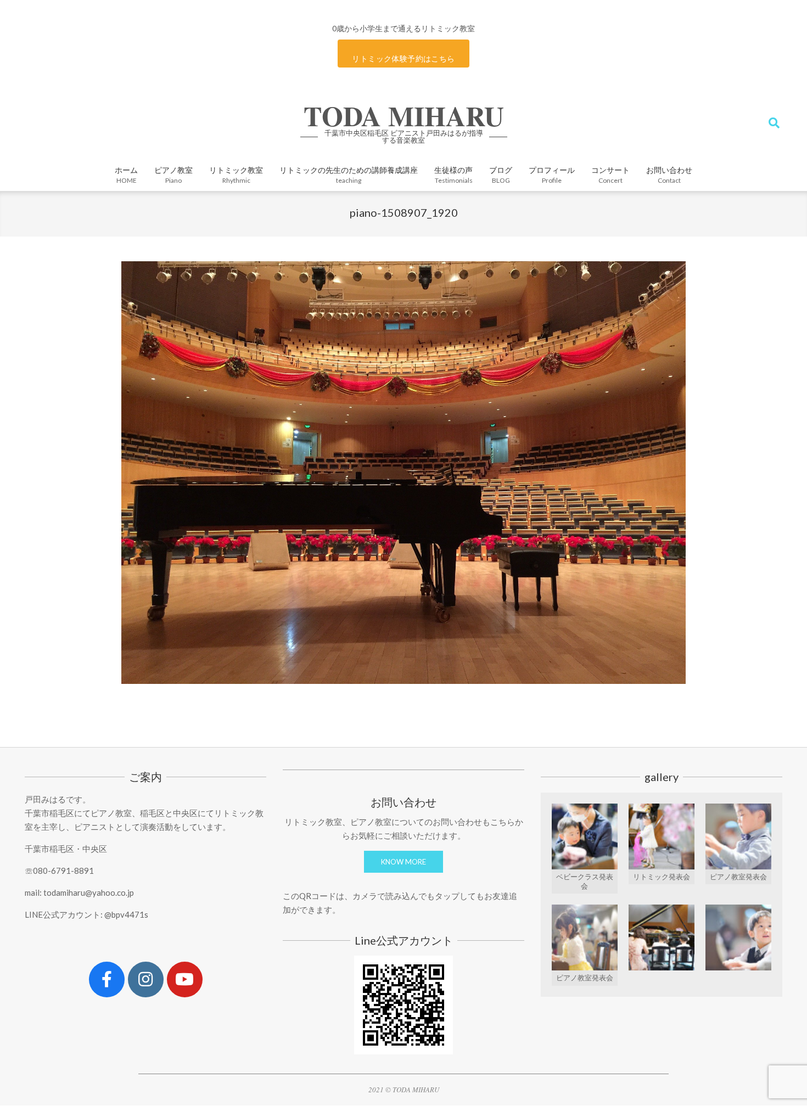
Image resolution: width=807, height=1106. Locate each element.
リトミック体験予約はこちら (403, 58)
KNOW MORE (403, 861)
